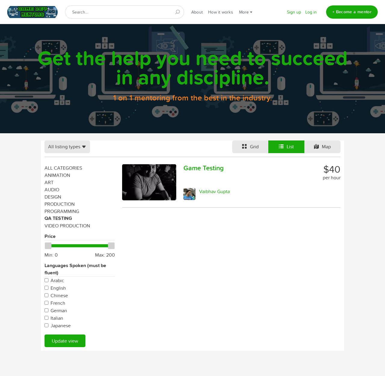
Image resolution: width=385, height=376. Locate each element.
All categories (63, 168)
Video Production (67, 225)
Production (60, 204)
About (197, 12)
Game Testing (203, 168)
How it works (220, 12)
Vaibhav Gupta (214, 191)
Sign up (294, 12)
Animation (57, 175)
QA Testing (58, 218)
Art (49, 182)
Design (53, 196)
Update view (65, 340)
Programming (62, 211)
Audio (52, 189)
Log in (311, 12)
